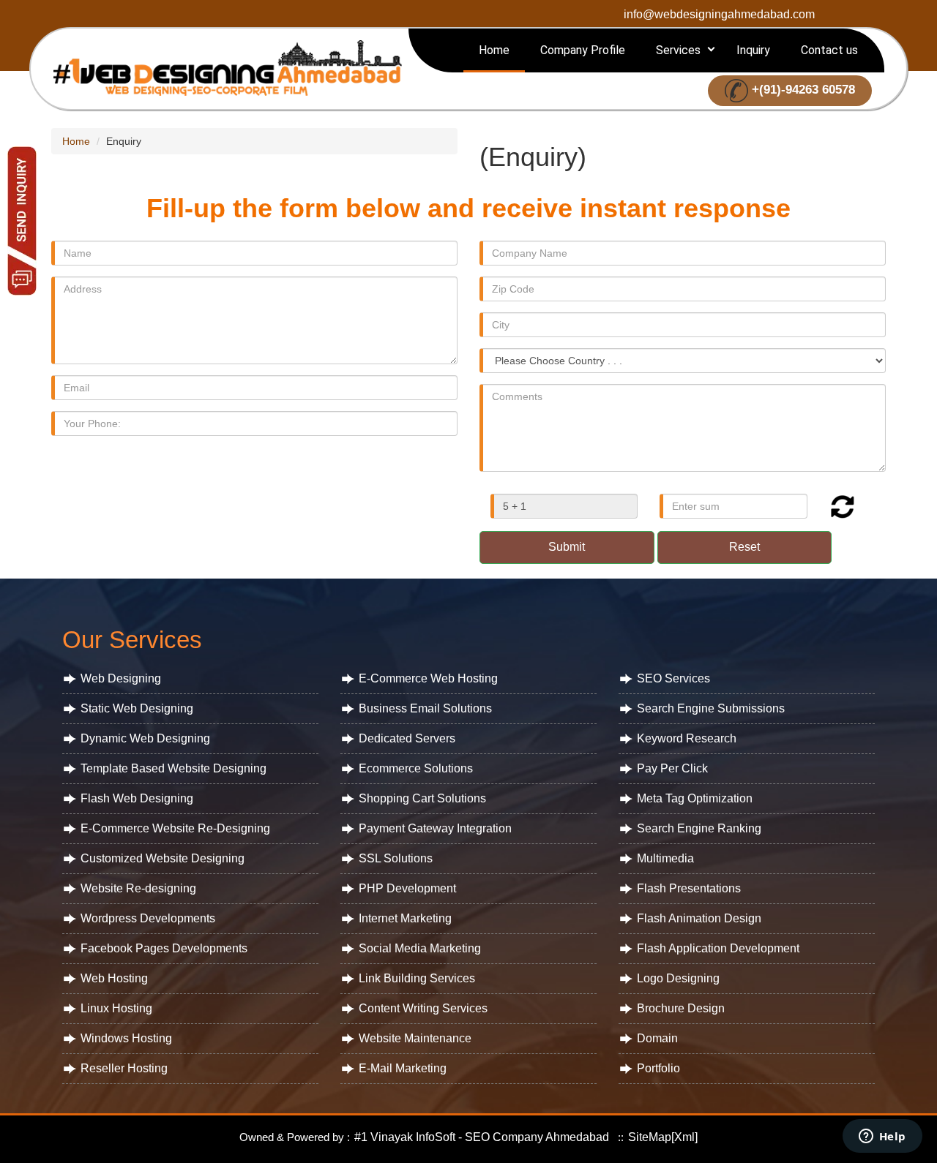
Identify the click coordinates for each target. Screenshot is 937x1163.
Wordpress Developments (148, 918)
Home (494, 50)
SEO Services (673, 678)
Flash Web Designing (137, 798)
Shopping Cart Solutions (422, 798)
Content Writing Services (423, 1008)
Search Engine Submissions (711, 708)
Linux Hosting (116, 1008)
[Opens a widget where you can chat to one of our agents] (882, 1137)
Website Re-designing (138, 888)
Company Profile (582, 50)
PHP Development (407, 888)
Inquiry (753, 50)
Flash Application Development (718, 948)
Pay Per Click (672, 768)
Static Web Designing (137, 708)
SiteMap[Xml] (663, 1137)
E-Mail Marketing (403, 1068)
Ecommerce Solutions (416, 768)
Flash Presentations (689, 888)
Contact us (829, 50)
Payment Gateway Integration (435, 828)
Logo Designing (678, 978)
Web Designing (121, 678)
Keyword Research (686, 738)
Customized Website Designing (162, 858)
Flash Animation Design (699, 918)
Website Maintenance (415, 1038)
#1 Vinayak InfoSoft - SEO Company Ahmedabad (480, 1137)
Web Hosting (114, 978)
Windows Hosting (126, 1038)
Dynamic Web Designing (145, 738)
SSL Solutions (396, 858)
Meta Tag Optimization (695, 798)
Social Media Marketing (420, 948)
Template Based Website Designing (173, 768)
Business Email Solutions (425, 708)
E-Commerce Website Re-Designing (175, 828)
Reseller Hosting (124, 1068)
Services (678, 50)
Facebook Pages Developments (164, 948)
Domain (657, 1038)
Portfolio (658, 1068)
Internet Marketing (405, 918)
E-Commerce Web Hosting (428, 678)
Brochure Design (681, 1008)
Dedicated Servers (407, 738)
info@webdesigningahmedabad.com (719, 14)
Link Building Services (417, 978)
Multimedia (665, 858)
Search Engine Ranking (699, 828)
